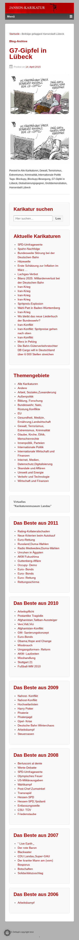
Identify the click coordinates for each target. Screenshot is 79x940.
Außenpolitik (25, 396)
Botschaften (25, 868)
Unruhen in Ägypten (30, 552)
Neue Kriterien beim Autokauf (36, 535)
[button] (7, 933)
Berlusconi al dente (30, 763)
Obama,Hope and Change (34, 641)
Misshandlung (26, 657)
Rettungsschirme (28, 582)
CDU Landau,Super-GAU (34, 856)
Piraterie (23, 712)
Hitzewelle (24, 261)
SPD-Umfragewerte (30, 244)
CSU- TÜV (24, 809)
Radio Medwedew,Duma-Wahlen (38, 548)
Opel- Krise (25, 721)
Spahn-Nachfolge (29, 248)
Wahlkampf (25, 784)
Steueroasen (26, 733)
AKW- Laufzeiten (28, 653)
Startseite (14, 34)
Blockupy (21, 179)
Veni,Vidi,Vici (26, 624)
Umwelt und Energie (31, 472)
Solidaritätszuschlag (30, 873)
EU (19, 413)
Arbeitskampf (26, 729)
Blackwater (25, 852)
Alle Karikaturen (29, 170)
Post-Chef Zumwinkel (31, 788)
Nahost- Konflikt (28, 695)
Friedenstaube (27, 814)
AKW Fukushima (28, 556)
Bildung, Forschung (30, 400)
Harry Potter (25, 708)
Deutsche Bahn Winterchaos (36, 725)
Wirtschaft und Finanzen (33, 480)
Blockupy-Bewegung (39, 179)
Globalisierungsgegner (31, 183)
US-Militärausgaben (30, 780)
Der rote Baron (27, 847)
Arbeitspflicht (26, 611)
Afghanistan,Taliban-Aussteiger (37, 620)
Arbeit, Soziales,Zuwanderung (37, 392)
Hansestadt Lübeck (20, 187)
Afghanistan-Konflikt (30, 628)
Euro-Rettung (26, 539)
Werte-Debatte (27, 767)
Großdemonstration (55, 183)
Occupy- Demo (27, 565)
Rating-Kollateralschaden (34, 531)
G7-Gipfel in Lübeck (28, 53)
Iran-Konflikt (25, 324)
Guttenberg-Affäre (29, 560)
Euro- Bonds (26, 569)
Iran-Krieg (24, 286)
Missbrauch (25, 645)
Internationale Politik (49, 174)
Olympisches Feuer (30, 776)
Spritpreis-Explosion (30, 303)
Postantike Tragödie (30, 615)
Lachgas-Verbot (28, 274)
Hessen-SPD (26, 797)
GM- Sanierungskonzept (33, 632)
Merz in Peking (27, 341)
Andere (22, 388)
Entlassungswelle (29, 805)
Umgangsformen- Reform (34, 649)
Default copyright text (23, 932)
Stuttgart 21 (25, 662)
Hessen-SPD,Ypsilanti (31, 801)
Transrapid (24, 793)
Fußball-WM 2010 (29, 666)
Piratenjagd (25, 717)
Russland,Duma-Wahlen (33, 544)
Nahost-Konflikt (27, 700)
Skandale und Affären (31, 468)
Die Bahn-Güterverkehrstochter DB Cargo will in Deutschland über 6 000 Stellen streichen (38, 350)
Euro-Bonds (25, 636)
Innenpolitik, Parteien (31, 442)
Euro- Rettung (27, 577)
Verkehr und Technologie (33, 476)
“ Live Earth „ (26, 843)
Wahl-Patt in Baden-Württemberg (39, 307)
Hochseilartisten (28, 704)
